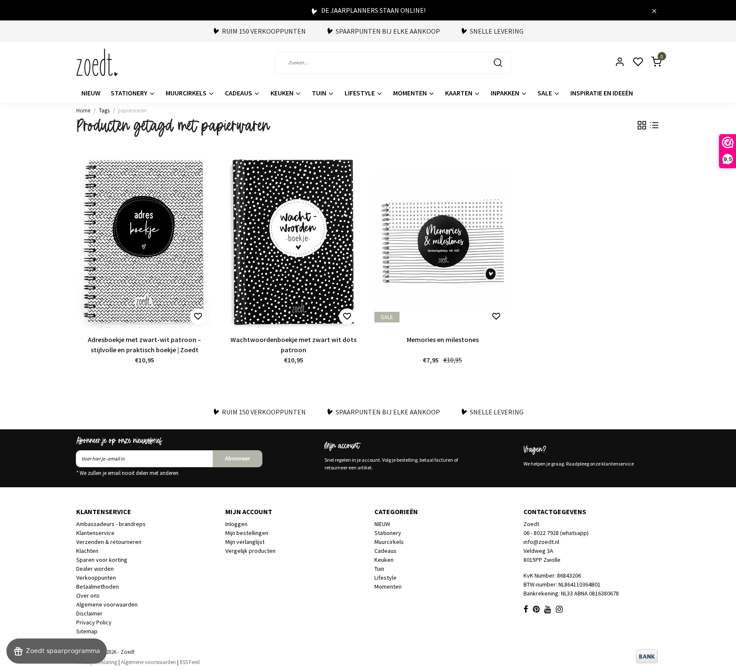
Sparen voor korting (101, 560)
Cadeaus (239, 93)
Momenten (410, 93)
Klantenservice (95, 533)
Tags (104, 110)
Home (83, 110)
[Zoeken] (498, 62)
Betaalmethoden (97, 586)
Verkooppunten (96, 577)
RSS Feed (190, 661)
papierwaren (132, 110)
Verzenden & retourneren (108, 542)
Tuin (320, 93)
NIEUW (91, 93)
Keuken (282, 93)
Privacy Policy (94, 622)
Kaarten (459, 93)
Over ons (88, 595)
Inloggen (236, 524)
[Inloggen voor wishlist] (198, 316)
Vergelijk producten (250, 551)
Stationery (130, 93)
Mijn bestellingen (246, 533)
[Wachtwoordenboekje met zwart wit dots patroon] (293, 241)
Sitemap (87, 631)
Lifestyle (360, 93)
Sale (545, 93)
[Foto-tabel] (641, 125)
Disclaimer (89, 613)
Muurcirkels (187, 93)
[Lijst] (654, 125)
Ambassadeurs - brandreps (111, 524)
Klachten (87, 551)
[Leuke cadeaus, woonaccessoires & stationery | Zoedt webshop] (97, 62)
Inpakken (505, 93)
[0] (651, 62)
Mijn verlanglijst (244, 542)
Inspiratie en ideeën (601, 93)
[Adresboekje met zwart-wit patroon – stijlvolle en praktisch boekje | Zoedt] (144, 241)
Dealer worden (95, 568)
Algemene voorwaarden (107, 604)
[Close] (654, 10)
